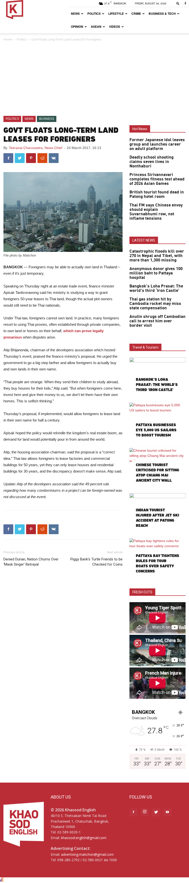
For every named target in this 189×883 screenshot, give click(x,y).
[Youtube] (167, 812)
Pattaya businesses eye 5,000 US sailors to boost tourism (156, 429)
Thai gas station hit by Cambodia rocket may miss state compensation (155, 303)
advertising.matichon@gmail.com (87, 854)
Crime (136, 13)
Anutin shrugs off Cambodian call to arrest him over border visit (157, 321)
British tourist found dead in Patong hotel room (156, 194)
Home (7, 39)
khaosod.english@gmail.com (83, 837)
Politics (94, 13)
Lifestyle (116, 13)
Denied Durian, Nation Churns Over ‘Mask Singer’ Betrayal (31, 562)
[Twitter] (156, 812)
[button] (178, 3)
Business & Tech (162, 13)
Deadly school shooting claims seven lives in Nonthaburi (151, 161)
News (75, 13)
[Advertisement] (94, 79)
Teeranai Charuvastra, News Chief (35, 148)
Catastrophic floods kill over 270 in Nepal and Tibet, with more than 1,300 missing (156, 255)
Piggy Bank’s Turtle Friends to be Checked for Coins (96, 562)
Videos (114, 26)
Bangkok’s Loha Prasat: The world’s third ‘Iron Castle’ (156, 288)
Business (46, 119)
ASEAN (96, 26)
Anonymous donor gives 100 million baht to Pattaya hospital (156, 273)
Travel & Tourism (145, 347)
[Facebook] (185, 3)
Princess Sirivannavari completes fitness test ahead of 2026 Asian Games (157, 179)
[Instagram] (145, 812)
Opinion (77, 26)
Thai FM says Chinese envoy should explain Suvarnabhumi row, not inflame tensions (156, 212)
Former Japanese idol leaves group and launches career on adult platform (157, 144)
